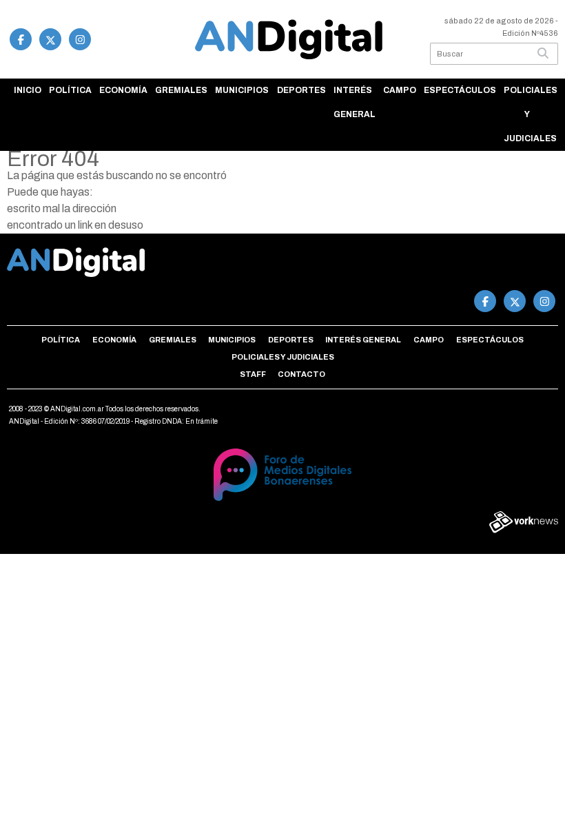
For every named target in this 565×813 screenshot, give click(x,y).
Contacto (301, 374)
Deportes (301, 90)
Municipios (242, 90)
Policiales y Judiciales (530, 114)
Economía (123, 90)
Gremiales (181, 90)
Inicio (27, 90)
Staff (253, 374)
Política (70, 90)
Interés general (354, 102)
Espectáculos (460, 90)
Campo (399, 90)
